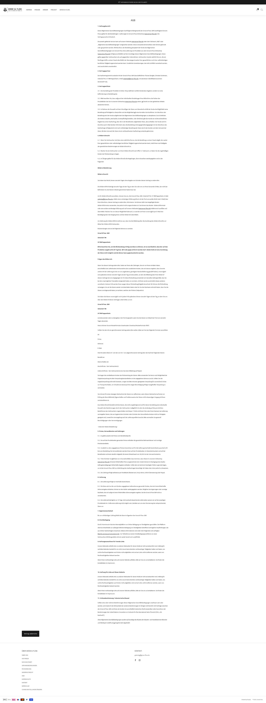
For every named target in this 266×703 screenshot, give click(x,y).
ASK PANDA (25, 659)
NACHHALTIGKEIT (27, 662)
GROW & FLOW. (65, 10)
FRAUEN (37, 10)
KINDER (45, 10)
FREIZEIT (54, 10)
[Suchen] (262, 10)
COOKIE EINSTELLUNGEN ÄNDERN (32, 689)
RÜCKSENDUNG (26, 669)
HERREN (29, 10)
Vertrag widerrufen (30, 633)
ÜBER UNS (25, 655)
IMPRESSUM (25, 686)
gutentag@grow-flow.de (130, 79)
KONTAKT (24, 683)
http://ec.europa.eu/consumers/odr (108, 534)
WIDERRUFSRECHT (27, 672)
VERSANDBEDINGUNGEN (29, 665)
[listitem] (133, 2)
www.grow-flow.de (150, 34)
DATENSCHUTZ (26, 679)
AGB (23, 676)
